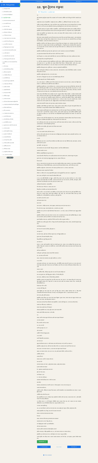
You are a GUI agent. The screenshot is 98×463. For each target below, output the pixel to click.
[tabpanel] (59, 228)
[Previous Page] (7, 157)
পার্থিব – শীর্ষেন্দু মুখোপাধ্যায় (9, 5)
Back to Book (59, 447)
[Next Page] (12, 157)
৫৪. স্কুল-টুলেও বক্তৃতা (51, 12)
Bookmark (41, 441)
